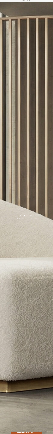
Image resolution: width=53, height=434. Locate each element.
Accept (38, 432)
